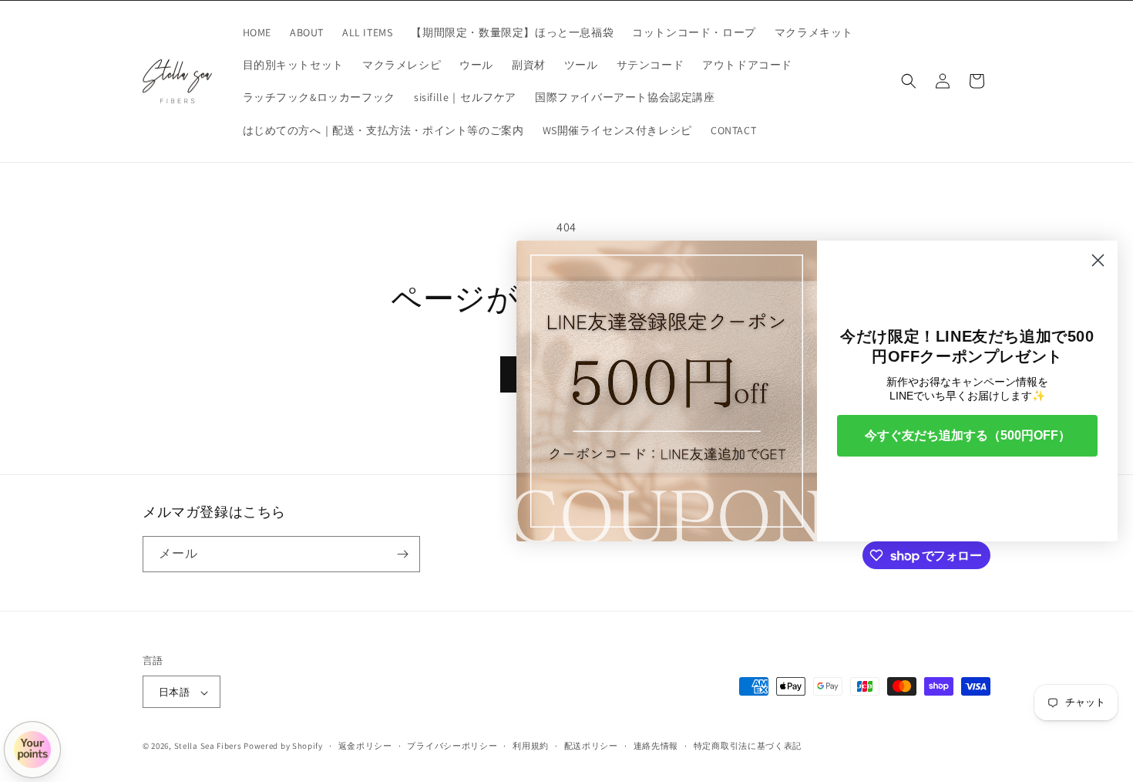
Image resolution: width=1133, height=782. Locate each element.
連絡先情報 (656, 745)
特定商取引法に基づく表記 (748, 745)
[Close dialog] (1097, 260)
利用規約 (531, 745)
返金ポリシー (365, 745)
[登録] (402, 554)
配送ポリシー (591, 745)
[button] (909, 81)
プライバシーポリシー (452, 745)
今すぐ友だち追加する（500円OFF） (968, 435)
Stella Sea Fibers (208, 746)
